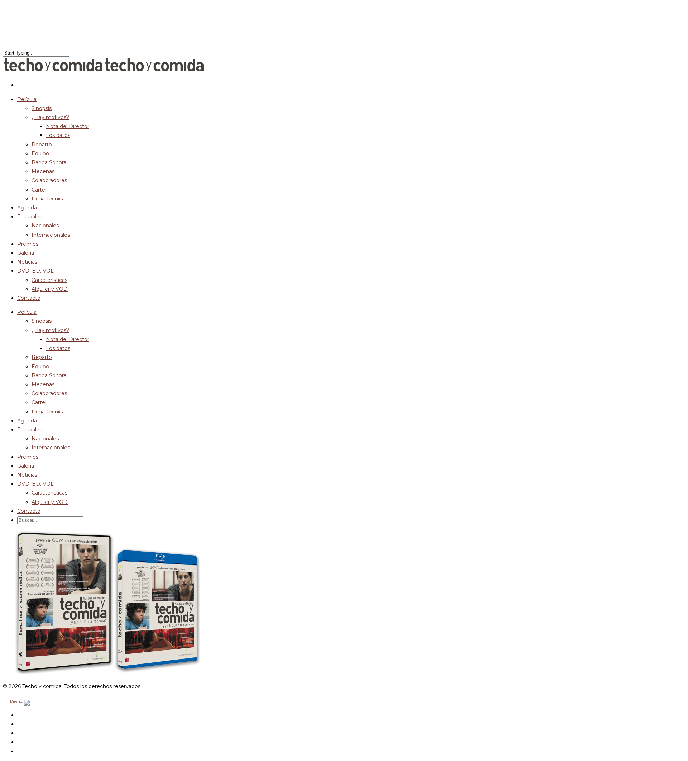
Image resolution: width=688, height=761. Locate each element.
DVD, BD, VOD (36, 484)
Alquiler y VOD (50, 289)
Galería (25, 466)
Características (49, 280)
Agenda (27, 420)
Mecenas (43, 171)
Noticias (27, 475)
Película (27, 312)
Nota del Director (67, 126)
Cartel (39, 189)
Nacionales (45, 225)
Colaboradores (49, 180)
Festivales (29, 216)
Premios (27, 457)
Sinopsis (42, 108)
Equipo (40, 153)
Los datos (58, 135)
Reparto (42, 144)
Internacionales (51, 235)
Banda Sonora (49, 162)
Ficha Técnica (48, 198)
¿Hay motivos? (50, 117)
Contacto (28, 298)
